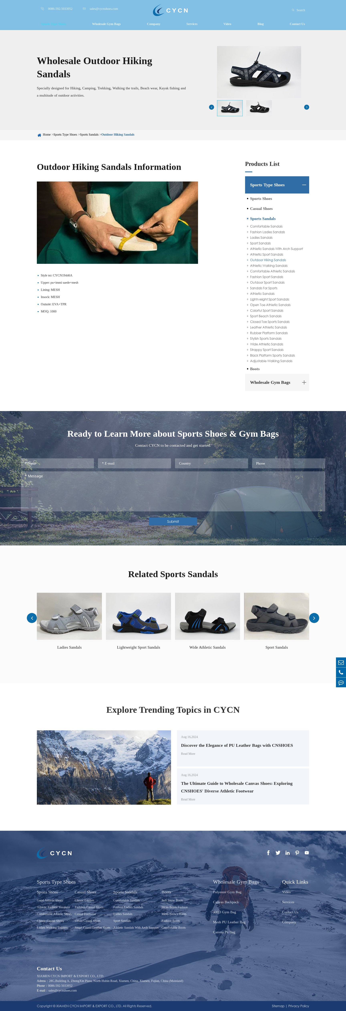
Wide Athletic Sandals (266, 344)
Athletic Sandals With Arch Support (276, 249)
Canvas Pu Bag (224, 932)
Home (47, 134)
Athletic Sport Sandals (266, 254)
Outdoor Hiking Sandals (117, 134)
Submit (173, 521)
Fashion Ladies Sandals (267, 232)
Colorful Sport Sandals (266, 310)
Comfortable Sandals (266, 226)
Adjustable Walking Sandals (271, 361)
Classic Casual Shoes (50, 920)
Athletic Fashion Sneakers (53, 907)
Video (227, 24)
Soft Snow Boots (172, 900)
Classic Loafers (84, 900)
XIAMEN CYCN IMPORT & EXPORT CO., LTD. (89, 1006)
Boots (255, 369)
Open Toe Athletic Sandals (270, 305)
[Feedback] (341, 682)
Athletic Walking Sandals (269, 265)
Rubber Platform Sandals (269, 333)
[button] (211, 107)
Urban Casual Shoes (88, 920)
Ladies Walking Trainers (52, 927)
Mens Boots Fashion (175, 907)
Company (153, 24)
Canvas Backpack (226, 902)
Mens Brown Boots (174, 914)
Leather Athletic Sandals (268, 327)
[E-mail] (341, 662)
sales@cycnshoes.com (62, 990)
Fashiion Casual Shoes (89, 907)
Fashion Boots (171, 920)
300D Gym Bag (224, 912)
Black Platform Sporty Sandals (272, 355)
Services (191, 24)
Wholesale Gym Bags (106, 24)
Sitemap (278, 1006)
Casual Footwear (85, 914)
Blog (260, 24)
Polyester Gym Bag (227, 892)
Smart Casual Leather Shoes (92, 927)
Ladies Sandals (261, 237)
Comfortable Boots (174, 927)
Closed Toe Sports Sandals (270, 322)
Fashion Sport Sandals (266, 277)
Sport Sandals (260, 243)
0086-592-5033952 (60, 985)
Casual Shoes (261, 208)
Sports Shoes (261, 198)
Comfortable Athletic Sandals (272, 271)
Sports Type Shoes (53, 24)
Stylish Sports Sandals (266, 338)
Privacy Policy (298, 1006)
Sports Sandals (89, 134)
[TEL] (341, 672)
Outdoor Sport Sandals (267, 282)
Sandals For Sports (263, 288)
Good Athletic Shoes (50, 900)
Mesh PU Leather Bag (229, 922)
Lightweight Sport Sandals (269, 299)
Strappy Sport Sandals (267, 350)
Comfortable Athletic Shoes (54, 914)
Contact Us (297, 24)
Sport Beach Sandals (266, 316)
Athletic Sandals (262, 293)
